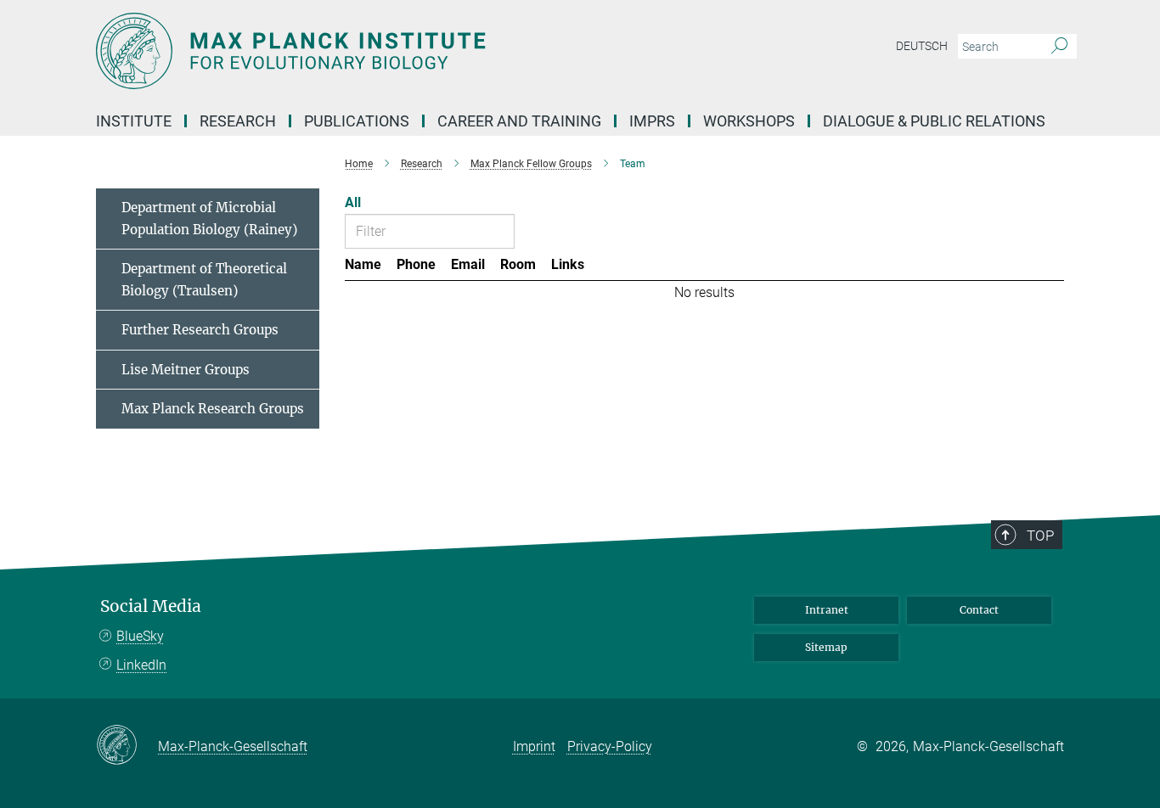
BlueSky (140, 636)
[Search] (1059, 47)
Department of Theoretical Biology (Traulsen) (204, 280)
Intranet (826, 609)
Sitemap (826, 647)
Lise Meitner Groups (185, 370)
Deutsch (922, 46)
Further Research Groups (200, 330)
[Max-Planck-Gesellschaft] (127, 746)
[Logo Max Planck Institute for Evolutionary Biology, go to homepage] (414, 51)
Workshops (749, 121)
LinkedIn (141, 665)
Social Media (150, 606)
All (353, 202)
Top (1040, 535)
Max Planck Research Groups (212, 409)
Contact (979, 609)
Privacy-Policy (609, 746)
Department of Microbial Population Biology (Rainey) (209, 218)
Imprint (534, 746)
